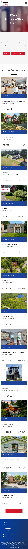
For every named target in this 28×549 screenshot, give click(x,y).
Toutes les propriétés (14, 511)
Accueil (6, 53)
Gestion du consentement (14, 545)
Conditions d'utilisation (20, 544)
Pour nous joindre (18, 53)
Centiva (17, 547)
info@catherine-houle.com (13, 530)
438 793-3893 (8, 528)
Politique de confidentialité (8, 544)
